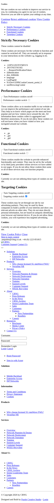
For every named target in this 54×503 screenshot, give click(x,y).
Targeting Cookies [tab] (15, 34)
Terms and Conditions (16, 392)
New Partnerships (25, 313)
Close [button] (25, 234)
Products (10, 261)
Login (3, 348)
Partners (15, 311)
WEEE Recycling (20, 289)
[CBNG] (5, 242)
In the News (17, 298)
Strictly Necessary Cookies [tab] (18, 27)
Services (10, 269)
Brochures (16, 323)
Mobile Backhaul (19, 254)
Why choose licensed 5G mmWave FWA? (30, 264)
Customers (16, 308)
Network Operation (20, 279)
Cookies (10, 396)
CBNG (15, 293)
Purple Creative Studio (31, 499)
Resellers (22, 316)
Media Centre (18, 326)
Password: (5, 341)
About (9, 291)
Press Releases (18, 296)
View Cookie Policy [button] (11, 234)
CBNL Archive (19, 301)
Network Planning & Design (24, 274)
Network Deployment (21, 276)
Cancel (10, 348)
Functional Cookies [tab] (15, 32)
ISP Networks (18, 259)
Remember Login (9, 346)
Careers (15, 318)
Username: (6, 335)
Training (16, 281)
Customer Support (9, 244)
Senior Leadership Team (23, 303)
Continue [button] (5, 19)
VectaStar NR (18, 266)
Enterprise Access (20, 256)
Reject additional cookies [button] (23, 19)
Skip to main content (10, 237)
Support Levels (18, 284)
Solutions (11, 251)
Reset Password (13, 356)
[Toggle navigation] (2, 247)
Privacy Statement (14, 394)
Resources (11, 321)
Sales (14, 306)
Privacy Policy (18, 328)
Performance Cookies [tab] (16, 29)
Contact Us (22, 244)
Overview (16, 271)
